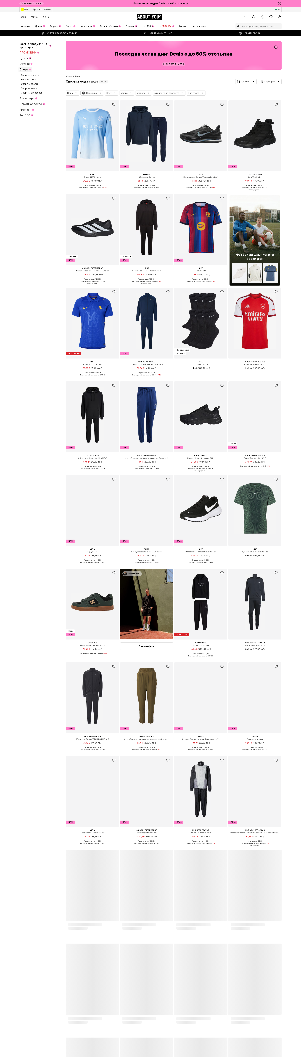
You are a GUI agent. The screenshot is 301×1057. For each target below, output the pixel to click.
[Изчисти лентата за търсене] (279, 26)
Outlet (26, 9)
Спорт (78, 76)
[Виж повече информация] (92, 190)
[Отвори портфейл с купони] (244, 17)
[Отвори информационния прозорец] (280, 3)
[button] (246, 81)
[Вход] (253, 17)
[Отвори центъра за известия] (262, 17)
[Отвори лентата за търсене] (237, 26)
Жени (23, 17)
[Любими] (271, 17)
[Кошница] (280, 17)
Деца (46, 17)
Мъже (34, 17)
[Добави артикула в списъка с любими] (114, 105)
